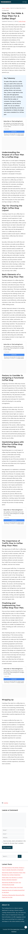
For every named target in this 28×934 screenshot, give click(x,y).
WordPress (13, 931)
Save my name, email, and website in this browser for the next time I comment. (14, 842)
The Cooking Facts (15, 929)
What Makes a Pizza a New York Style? (12, 887)
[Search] (19, 856)
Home (3, 8)
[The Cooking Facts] (6, 2)
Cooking (7, 8)
